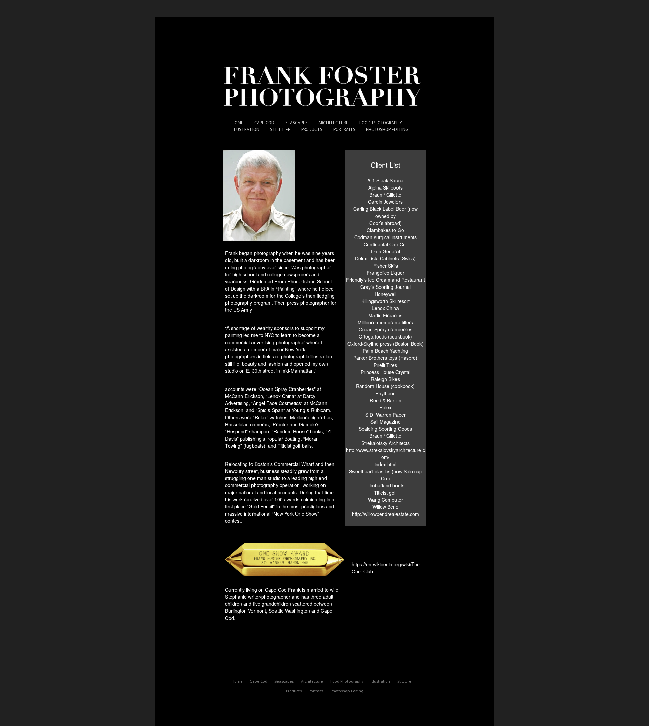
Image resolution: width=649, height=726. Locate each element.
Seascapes (296, 123)
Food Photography (380, 123)
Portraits (344, 129)
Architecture (333, 123)
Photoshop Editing (387, 129)
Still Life (280, 129)
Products (311, 129)
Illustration (245, 129)
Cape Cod (264, 123)
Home (237, 123)
